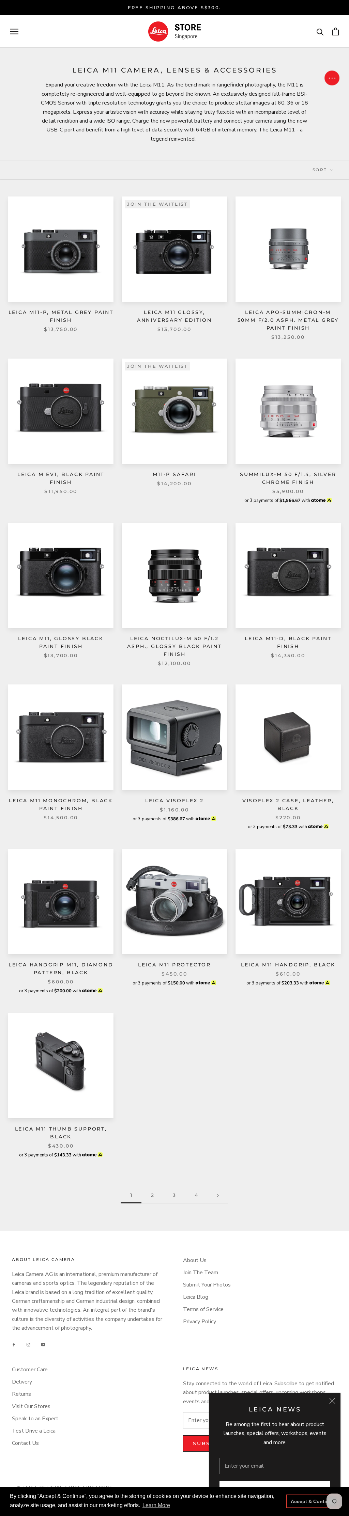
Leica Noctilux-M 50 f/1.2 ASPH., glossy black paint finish (174, 646)
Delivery (22, 1382)
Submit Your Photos (207, 1285)
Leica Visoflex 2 (174, 801)
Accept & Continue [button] (313, 1501)
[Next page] (217, 1195)
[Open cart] (335, 31)
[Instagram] (28, 1345)
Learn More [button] (156, 1505)
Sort (321, 169)
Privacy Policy (199, 1321)
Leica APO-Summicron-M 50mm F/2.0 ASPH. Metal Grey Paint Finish (288, 320)
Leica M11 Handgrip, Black (288, 965)
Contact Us (25, 1443)
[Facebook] (14, 1345)
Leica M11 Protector (174, 965)
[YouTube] (43, 1345)
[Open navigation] (14, 32)
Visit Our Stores (31, 1406)
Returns (21, 1394)
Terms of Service (203, 1309)
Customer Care (30, 1369)
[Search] (320, 31)
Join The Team (200, 1272)
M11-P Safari (174, 474)
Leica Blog (195, 1297)
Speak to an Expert (35, 1418)
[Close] (332, 1401)
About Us (195, 1260)
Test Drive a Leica (34, 1431)
